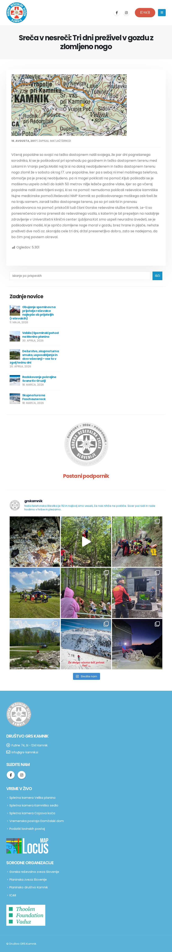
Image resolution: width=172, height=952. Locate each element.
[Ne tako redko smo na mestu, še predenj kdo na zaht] (86, 593)
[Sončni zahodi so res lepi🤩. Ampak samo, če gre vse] (137, 644)
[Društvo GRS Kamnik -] (16, 12)
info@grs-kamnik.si (25, 752)
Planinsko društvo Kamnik (28, 887)
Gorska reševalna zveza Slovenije (34, 872)
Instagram (22, 775)
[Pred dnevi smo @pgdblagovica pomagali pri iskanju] (35, 541)
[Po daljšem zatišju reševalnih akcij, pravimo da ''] (137, 541)
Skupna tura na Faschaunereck (34, 397)
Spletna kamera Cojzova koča (32, 813)
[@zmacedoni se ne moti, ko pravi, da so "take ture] (86, 644)
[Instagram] (126, 12)
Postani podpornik (86, 476)
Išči (157, 275)
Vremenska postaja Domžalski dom (36, 821)
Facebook (11, 775)
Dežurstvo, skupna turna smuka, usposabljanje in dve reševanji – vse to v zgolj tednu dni (34, 357)
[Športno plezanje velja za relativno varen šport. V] (86, 541)
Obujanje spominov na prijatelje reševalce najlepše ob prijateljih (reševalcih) (32, 312)
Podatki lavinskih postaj (27, 829)
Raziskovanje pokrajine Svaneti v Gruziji (39, 379)
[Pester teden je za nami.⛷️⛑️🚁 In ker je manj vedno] (35, 644)
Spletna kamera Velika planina (32, 798)
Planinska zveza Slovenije (28, 879)
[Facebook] (116, 12)
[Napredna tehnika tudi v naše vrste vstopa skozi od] (137, 593)
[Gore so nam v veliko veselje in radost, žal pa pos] (35, 593)
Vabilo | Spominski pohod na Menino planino (40, 335)
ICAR (12, 895)
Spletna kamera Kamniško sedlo (33, 805)
